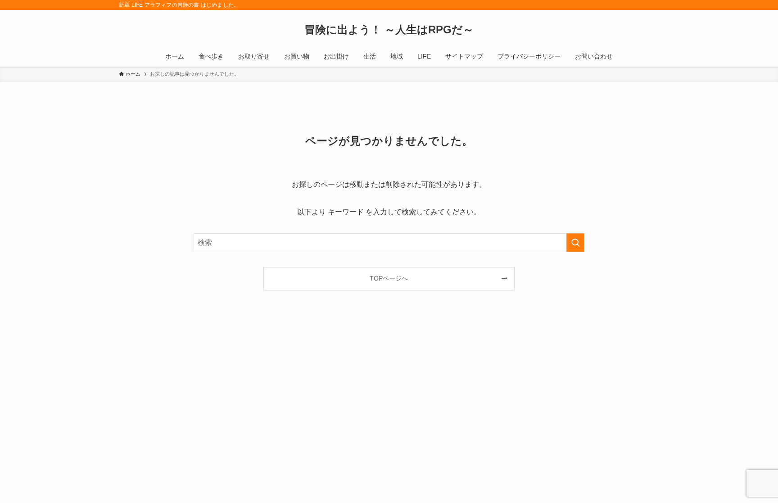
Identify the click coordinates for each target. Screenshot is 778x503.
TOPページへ (389, 278)
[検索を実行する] (575, 242)
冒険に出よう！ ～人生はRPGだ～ (389, 29)
